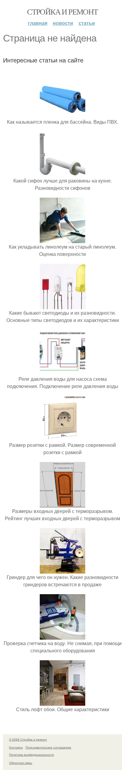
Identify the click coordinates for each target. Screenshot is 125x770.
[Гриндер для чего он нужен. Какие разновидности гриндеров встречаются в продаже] (62, 569)
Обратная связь (20, 763)
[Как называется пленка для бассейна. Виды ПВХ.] (62, 114)
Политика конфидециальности (31, 754)
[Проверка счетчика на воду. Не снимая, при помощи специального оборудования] (62, 635)
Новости (63, 22)
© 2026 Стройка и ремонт (28, 739)
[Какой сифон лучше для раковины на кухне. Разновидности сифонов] (62, 173)
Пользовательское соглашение (48, 747)
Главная (37, 22)
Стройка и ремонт (62, 11)
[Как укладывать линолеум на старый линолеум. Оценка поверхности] (62, 239)
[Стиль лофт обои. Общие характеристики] (62, 701)
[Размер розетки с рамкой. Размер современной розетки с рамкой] (62, 437)
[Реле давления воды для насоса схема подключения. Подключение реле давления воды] (62, 371)
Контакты (16, 747)
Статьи (87, 22)
